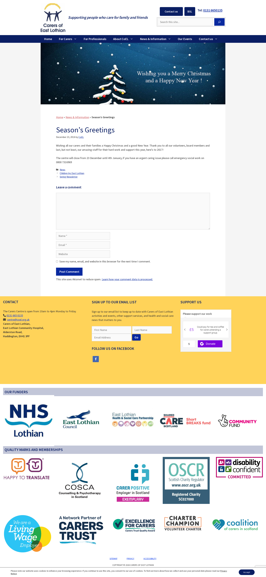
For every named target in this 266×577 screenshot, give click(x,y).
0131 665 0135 (14, 315)
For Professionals (95, 39)
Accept (246, 572)
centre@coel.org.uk (18, 319)
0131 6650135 (212, 10)
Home (48, 39)
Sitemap (113, 558)
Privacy (130, 558)
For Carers (65, 39)
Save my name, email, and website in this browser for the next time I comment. (105, 261)
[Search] (219, 22)
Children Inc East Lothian (72, 173)
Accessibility (149, 558)
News (62, 169)
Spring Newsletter (69, 176)
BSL (189, 11)
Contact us (171, 11)
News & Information (153, 39)
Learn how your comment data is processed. (127, 279)
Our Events (185, 39)
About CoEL (121, 39)
